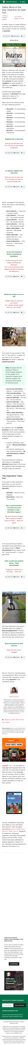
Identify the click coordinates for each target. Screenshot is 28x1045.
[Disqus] (14, 873)
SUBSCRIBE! (14, 964)
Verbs (7, 722)
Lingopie (5, 765)
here (17, 846)
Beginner (7, 720)
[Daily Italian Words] (4, 2)
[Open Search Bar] (17, 2)
